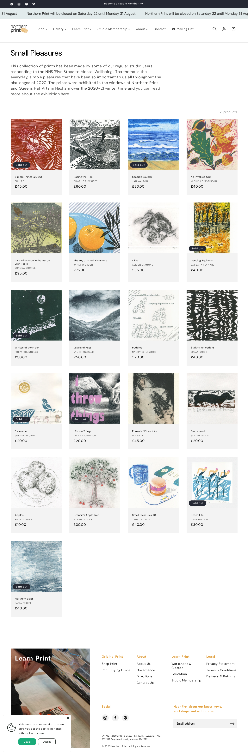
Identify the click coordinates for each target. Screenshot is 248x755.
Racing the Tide (83, 176)
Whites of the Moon (27, 347)
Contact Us (145, 683)
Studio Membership (186, 680)
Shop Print (110, 664)
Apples (19, 515)
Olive (135, 260)
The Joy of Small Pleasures (90, 260)
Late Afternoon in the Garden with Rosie (33, 262)
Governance (146, 670)
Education (179, 674)
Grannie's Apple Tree (86, 515)
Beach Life (197, 515)
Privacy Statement (220, 664)
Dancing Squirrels (202, 260)
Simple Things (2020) (28, 176)
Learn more (36, 733)
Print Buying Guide (116, 670)
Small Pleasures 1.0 (144, 515)
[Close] (68, 718)
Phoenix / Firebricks (144, 431)
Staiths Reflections (202, 347)
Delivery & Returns (220, 676)
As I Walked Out (201, 176)
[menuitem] (42, 29)
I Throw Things (82, 431)
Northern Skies (24, 599)
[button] (214, 29)
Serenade (21, 431)
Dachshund (198, 431)
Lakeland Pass (83, 347)
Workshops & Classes (181, 666)
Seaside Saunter (142, 176)
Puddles (137, 347)
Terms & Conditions (221, 670)
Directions (144, 676)
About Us (144, 664)
